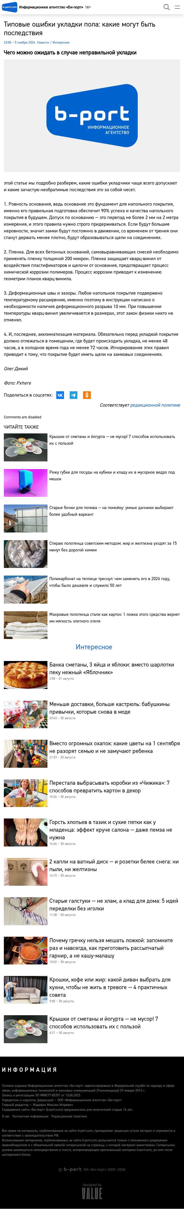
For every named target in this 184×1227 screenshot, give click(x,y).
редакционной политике (155, 405)
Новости (43, 42)
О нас (6, 1116)
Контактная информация (30, 1116)
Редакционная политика (69, 1116)
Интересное (61, 42)
